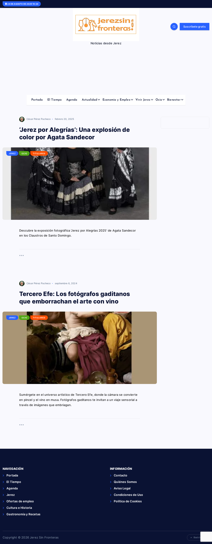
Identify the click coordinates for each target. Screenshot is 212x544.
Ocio (159, 99)
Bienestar (174, 99)
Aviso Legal (122, 488)
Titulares (39, 153)
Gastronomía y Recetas (23, 514)
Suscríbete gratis (194, 26)
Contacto (120, 475)
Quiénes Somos (125, 482)
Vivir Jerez (142, 99)
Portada (37, 99)
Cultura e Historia (19, 507)
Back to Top (200, 537)
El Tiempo (54, 99)
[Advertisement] (106, 70)
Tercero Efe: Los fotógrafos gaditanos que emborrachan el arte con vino (74, 297)
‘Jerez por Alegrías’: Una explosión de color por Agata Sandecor (74, 133)
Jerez (12, 153)
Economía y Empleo (116, 99)
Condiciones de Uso (128, 495)
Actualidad (89, 99)
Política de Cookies (128, 501)
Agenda (71, 99)
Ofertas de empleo (20, 501)
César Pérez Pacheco (38, 119)
